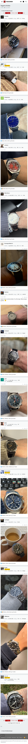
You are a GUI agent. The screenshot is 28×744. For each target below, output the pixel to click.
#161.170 (25, 428)
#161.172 (25, 525)
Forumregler (8, 737)
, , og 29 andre (9, 287)
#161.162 (25, 70)
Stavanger (24, 618)
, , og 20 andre (9, 188)
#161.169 (25, 384)
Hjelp (18, 737)
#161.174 (25, 621)
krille (2, 7)
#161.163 (25, 102)
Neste (20, 13)
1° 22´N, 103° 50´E (10, 680)
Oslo (23, 67)
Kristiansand (9, 425)
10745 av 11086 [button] (14, 720)
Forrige (8, 13)
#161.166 (25, 248)
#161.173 (25, 573)
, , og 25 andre (9, 374)
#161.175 (25, 683)
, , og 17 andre (9, 466)
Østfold (23, 474)
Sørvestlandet (9, 381)
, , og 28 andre (8, 140)
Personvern (14, 737)
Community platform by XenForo (12, 740)
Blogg (20, 737)
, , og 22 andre (7, 92)
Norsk (3, 735)
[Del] (22, 21)
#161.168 (25, 336)
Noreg (23, 18)
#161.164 (25, 150)
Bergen (24, 333)
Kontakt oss (3, 737)
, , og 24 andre (8, 59)
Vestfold (24, 294)
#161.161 (25, 21)
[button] (2, 1)
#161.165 (25, 198)
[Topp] (23, 738)
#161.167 (25, 297)
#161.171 (25, 477)
